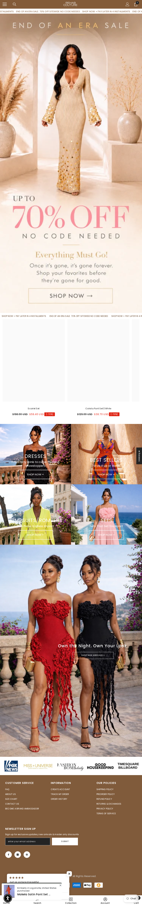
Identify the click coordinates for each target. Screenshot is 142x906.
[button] (69, 873)
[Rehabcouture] (71, 766)
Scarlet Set (33, 408)
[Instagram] (17, 854)
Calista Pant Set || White (98, 408)
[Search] (14, 4)
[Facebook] (8, 854)
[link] (105, 900)
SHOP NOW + (35, 474)
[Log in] (127, 4)
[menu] (5, 4)
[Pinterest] (27, 854)
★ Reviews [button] (139, 455)
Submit (65, 841)
